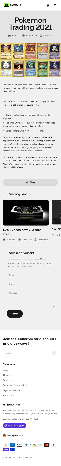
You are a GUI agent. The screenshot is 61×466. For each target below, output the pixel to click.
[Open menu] (55, 5)
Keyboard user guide (12, 390)
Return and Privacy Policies (15, 385)
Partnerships (9, 395)
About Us (7, 375)
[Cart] (48, 5)
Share (32, 182)
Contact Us (8, 380)
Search (6, 370)
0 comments (48, 35)
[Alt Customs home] (12, 5)
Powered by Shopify (26, 457)
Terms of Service (21, 266)
